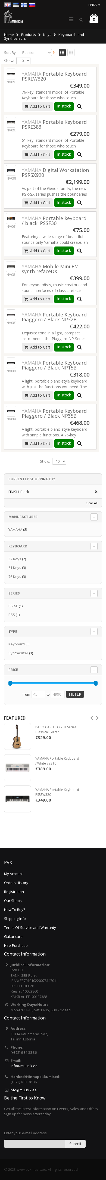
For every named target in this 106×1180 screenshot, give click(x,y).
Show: (9, 61)
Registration (14, 891)
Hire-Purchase (16, 945)
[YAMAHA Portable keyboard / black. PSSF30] (11, 218)
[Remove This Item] (94, 492)
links (92, 5)
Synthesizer (18, 653)
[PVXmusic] (13, 16)
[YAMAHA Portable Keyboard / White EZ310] (17, 767)
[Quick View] (79, 106)
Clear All (92, 503)
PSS (11, 614)
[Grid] (70, 52)
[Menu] (71, 19)
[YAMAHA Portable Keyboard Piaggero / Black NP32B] (11, 314)
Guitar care (13, 936)
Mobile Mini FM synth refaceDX (50, 269)
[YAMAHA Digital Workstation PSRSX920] (11, 170)
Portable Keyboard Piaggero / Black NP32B (54, 317)
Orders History (16, 882)
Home (9, 34)
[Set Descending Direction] (54, 52)
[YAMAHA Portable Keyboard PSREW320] (11, 74)
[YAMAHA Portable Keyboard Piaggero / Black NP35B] (11, 411)
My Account (13, 873)
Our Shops (13, 900)
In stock (64, 106)
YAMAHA (15, 529)
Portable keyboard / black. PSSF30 (54, 220)
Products (28, 34)
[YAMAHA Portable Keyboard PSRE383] (11, 122)
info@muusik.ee (24, 1065)
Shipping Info (15, 918)
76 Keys (14, 576)
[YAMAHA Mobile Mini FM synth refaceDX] (11, 266)
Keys (47, 34)
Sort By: (10, 52)
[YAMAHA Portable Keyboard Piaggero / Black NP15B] (11, 363)
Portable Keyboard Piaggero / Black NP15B (54, 365)
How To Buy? (14, 909)
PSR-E (13, 605)
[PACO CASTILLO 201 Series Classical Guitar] (17, 736)
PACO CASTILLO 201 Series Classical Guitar (55, 729)
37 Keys (14, 558)
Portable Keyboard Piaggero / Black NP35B (54, 413)
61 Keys (14, 567)
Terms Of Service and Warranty (30, 927)
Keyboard (16, 644)
